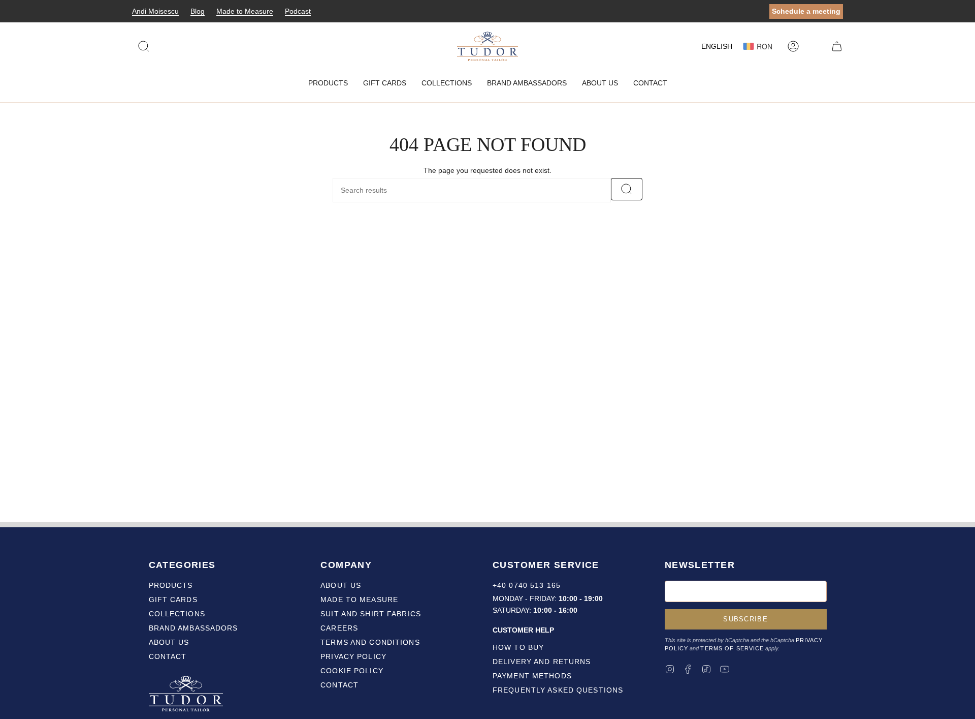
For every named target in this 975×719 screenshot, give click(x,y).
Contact (168, 656)
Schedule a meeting (806, 11)
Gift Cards (173, 599)
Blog (197, 11)
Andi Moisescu (155, 11)
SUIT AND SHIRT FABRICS (370, 614)
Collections (177, 614)
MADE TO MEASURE (359, 599)
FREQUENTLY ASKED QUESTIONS (558, 690)
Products (171, 585)
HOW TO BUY (518, 647)
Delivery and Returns (542, 661)
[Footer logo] (187, 695)
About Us (169, 642)
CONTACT (339, 685)
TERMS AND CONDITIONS (369, 642)
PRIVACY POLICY (353, 656)
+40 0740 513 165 (527, 585)
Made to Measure (244, 11)
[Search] (626, 189)
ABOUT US (340, 585)
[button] (328, 83)
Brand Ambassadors (193, 628)
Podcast (298, 11)
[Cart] (837, 46)
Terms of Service (732, 648)
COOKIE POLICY (351, 671)
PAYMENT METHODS (532, 676)
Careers (339, 628)
